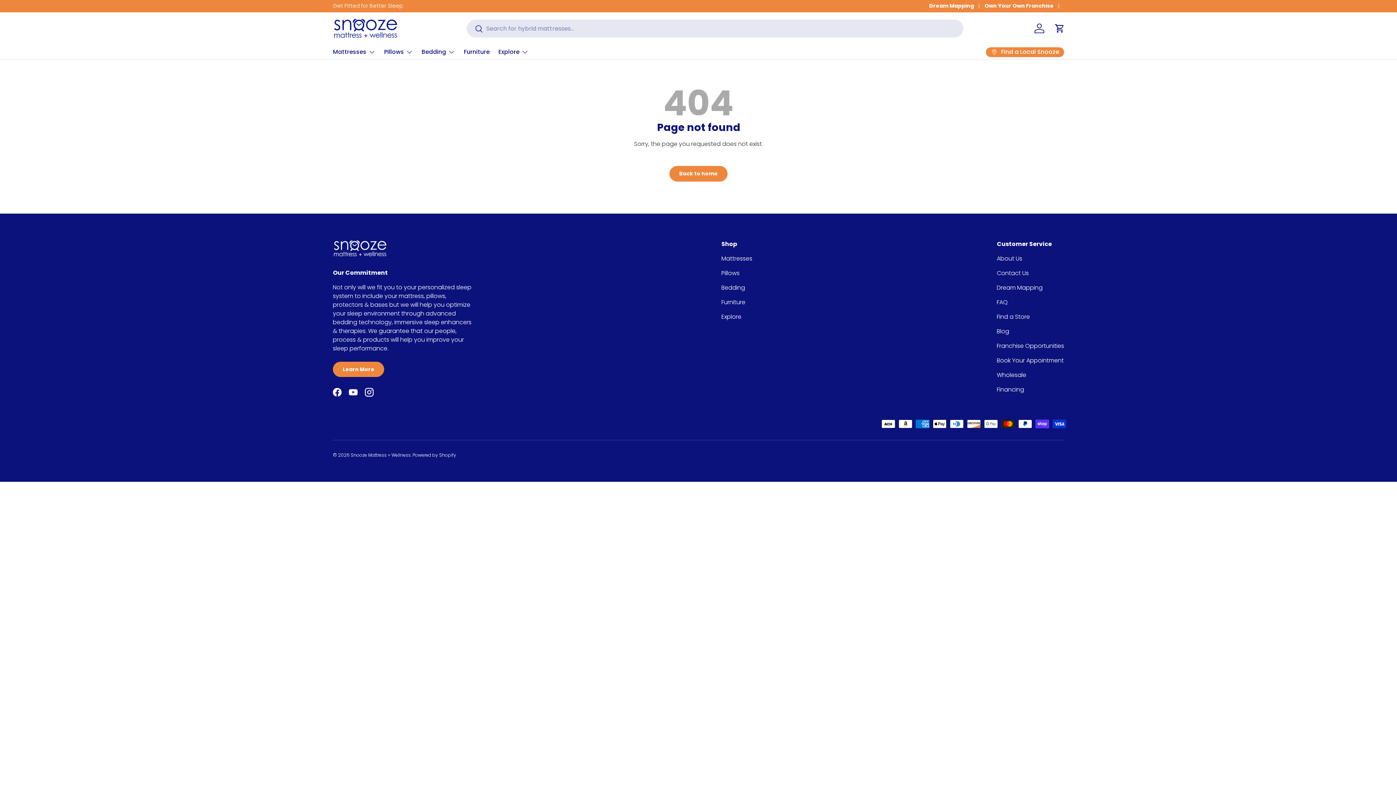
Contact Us (1013, 273)
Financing (1010, 389)
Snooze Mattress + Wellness (381, 455)
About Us (1009, 258)
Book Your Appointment (1030, 360)
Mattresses (349, 52)
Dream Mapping (951, 5)
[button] (1060, 28)
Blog (1003, 331)
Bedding (434, 52)
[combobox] (715, 28)
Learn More (358, 369)
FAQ (1002, 302)
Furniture (477, 52)
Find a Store (1013, 317)
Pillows (394, 52)
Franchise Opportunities (1030, 346)
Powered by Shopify (434, 455)
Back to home (698, 173)
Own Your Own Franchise (1019, 5)
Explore (509, 52)
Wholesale (1011, 375)
